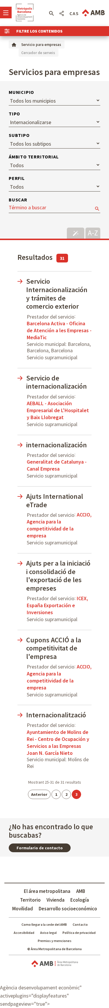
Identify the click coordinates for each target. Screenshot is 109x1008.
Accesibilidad (24, 932)
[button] (51, 13)
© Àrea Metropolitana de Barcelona (54, 949)
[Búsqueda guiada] (75, 233)
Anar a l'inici (24, 12)
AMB (80, 891)
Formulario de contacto (40, 847)
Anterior (39, 794)
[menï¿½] (6, 12)
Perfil (17, 178)
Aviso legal (48, 932)
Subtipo (19, 135)
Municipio (21, 92)
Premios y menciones (55, 941)
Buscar (18, 199)
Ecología (79, 900)
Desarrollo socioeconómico (68, 908)
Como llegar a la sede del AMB (44, 924)
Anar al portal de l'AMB (93, 13)
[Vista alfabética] (92, 232)
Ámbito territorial (33, 156)
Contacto (80, 924)
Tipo (14, 113)
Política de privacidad (79, 932)
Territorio (30, 900)
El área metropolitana (47, 891)
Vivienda (56, 900)
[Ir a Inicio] (14, 44)
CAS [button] (74, 13)
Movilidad (22, 908)
